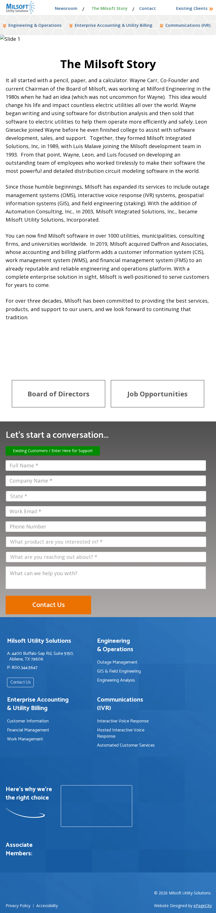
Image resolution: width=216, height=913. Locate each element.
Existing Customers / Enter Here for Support (53, 450)
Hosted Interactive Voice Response (120, 733)
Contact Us (20, 682)
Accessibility (47, 905)
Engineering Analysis (116, 680)
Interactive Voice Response (122, 721)
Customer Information (28, 721)
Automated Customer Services (126, 745)
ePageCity (203, 905)
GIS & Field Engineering (119, 671)
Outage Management (117, 662)
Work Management (25, 739)
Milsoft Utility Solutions (20, 8)
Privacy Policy (18, 905)
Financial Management (28, 730)
